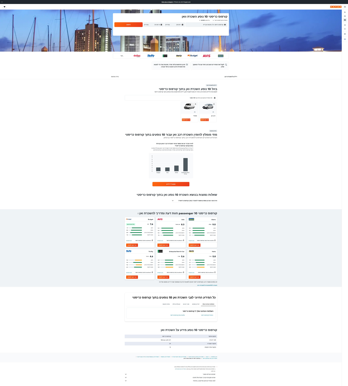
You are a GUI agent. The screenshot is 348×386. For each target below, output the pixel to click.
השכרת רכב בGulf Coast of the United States (148, 356)
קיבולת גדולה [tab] (176, 304)
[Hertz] (191, 251)
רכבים (207, 356)
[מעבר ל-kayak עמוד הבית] (335, 7)
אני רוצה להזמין (204, 119)
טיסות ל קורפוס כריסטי (207, 315)
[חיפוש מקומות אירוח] (345, 16)
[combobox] (220, 20)
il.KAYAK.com (214, 356)
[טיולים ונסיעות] (345, 34)
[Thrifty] (129, 251)
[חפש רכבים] (345, 20)
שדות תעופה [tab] (166, 304)
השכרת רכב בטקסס (165, 356)
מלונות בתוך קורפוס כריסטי (177, 315)
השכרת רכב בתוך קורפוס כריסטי (210, 358)
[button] (2, 2)
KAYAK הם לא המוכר (209, 374)
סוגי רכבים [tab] (186, 304)
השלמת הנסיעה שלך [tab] (208, 304)
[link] (170, 184)
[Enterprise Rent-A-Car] (160, 251)
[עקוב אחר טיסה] (345, 29)
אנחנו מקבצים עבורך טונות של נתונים (204, 377)
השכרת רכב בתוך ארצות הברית (179, 356)
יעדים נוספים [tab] (196, 304)
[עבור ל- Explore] (345, 25)
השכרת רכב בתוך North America (196, 356)
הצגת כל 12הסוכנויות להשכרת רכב (207, 285)
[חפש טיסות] (345, 12)
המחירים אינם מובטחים (180, 369)
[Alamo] (191, 219)
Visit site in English (167, 2)
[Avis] (160, 219)
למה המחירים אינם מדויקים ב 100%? (204, 381)
